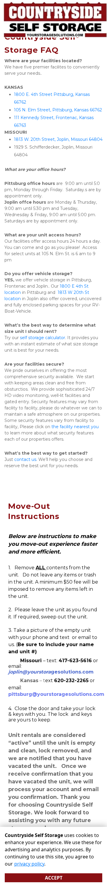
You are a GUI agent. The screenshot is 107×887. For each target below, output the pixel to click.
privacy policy (29, 864)
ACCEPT (53, 877)
